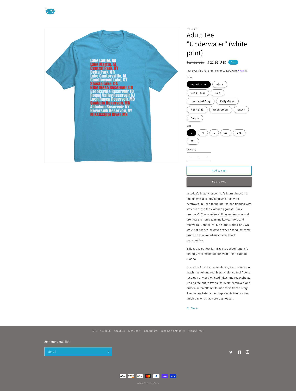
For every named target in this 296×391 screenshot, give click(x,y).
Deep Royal (198, 92)
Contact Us (150, 330)
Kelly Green (227, 101)
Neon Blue (197, 109)
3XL (193, 141)
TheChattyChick (151, 383)
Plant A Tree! (196, 330)
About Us (119, 330)
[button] (74, 11)
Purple (195, 118)
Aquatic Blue (199, 84)
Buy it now (219, 181)
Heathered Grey (201, 101)
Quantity (191, 149)
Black (220, 84)
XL (225, 132)
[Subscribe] (108, 351)
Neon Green (220, 109)
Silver (241, 109)
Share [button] (194, 308)
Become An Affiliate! (173, 330)
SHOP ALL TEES (101, 330)
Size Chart (134, 330)
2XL (239, 132)
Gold (217, 92)
